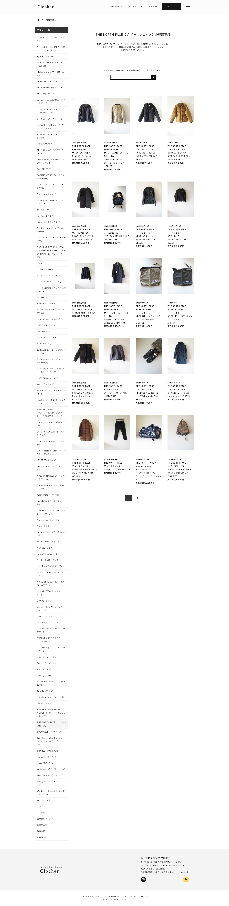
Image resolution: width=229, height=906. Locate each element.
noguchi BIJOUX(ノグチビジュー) (51, 593)
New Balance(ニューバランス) (50, 574)
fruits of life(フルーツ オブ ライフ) (51, 239)
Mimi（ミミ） (43, 526)
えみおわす (42, 806)
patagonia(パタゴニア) (48, 622)
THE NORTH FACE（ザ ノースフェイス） (51, 724)
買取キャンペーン (137, 6)
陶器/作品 (41, 837)
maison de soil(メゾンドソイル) (51, 468)
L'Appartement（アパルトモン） (50, 424)
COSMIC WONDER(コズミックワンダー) (50, 177)
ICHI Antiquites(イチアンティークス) (51, 352)
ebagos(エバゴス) (45, 216)
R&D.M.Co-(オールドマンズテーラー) (51, 649)
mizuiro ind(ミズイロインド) (50, 541)
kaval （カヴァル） (46, 384)
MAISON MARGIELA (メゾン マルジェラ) (51, 478)
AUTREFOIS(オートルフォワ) (51, 87)
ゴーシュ (41, 812)
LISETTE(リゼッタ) (46, 460)
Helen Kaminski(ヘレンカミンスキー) (51, 290)
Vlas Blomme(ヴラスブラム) (51, 775)
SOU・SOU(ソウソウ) (47, 663)
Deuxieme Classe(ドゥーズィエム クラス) (51, 202)
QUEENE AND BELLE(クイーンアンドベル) (51, 640)
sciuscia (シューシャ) (47, 657)
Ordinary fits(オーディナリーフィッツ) (51, 609)
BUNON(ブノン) (44, 144)
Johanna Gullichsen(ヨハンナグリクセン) (51, 361)
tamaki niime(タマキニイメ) (50, 697)
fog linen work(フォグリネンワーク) (51, 230)
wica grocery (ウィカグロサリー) (51, 783)
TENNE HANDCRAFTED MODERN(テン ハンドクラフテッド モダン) (51, 713)
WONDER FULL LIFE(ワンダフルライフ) (51, 793)
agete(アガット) (45, 56)
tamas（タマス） (45, 703)
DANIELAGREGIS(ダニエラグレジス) (51, 186)
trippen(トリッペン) (46, 757)
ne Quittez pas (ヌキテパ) (49, 554)
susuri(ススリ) (44, 675)
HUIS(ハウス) (43, 331)
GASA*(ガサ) (43, 263)
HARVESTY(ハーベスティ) (49, 281)
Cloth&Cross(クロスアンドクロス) (51, 152)
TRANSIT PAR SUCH (47, 751)
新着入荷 (41, 831)
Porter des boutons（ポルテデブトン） (51, 630)
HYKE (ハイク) (44, 343)
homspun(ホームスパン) (48, 319)
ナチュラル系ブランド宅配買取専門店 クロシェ (108, 896)
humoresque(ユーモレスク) (50, 337)
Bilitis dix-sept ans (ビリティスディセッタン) (51, 127)
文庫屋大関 (42, 825)
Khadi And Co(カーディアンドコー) (51, 392)
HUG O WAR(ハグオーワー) (50, 325)
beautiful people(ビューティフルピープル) (51, 102)
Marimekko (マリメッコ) (49, 520)
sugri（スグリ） (44, 669)
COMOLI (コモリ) (45, 169)
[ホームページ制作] (123, 899)
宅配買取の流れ (117, 6)
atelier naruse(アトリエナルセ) (50, 74)
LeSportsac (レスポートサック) (51, 443)
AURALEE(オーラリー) (48, 81)
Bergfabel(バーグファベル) (50, 119)
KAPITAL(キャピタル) (47, 378)
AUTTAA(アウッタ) (46, 94)
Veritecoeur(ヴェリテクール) (51, 769)
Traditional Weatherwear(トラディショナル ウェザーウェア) (51, 741)
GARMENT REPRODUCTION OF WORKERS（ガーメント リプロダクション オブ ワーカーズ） (51, 252)
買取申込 (171, 6)
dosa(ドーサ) (43, 209)
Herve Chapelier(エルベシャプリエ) (50, 311)
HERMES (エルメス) (46, 303)
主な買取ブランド (45, 819)
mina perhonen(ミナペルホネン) (51, 534)
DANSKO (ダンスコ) (46, 194)
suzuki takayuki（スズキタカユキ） (51, 683)
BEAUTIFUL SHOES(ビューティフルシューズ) (51, 111)
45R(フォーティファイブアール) (51, 39)
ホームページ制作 (109, 899)
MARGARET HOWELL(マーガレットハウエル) (51, 512)
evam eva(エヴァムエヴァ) (50, 222)
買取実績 (153, 6)
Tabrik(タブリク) (45, 691)
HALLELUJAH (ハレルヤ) (49, 275)
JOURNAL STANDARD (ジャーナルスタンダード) (50, 370)
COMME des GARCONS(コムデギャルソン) (51, 161)
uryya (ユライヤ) (45, 763)
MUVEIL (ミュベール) (47, 548)
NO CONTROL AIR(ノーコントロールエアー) (51, 584)
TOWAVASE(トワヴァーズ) (49, 732)
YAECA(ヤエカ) (44, 800)
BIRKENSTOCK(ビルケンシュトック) (51, 136)
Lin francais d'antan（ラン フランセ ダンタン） (51, 452)
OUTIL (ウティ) (44, 616)
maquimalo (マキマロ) (48, 495)
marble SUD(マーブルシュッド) (50, 503)
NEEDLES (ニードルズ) (48, 560)
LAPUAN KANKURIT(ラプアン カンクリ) (50, 433)
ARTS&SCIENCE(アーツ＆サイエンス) (51, 64)
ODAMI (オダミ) (44, 601)
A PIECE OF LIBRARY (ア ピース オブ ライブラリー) (51, 49)
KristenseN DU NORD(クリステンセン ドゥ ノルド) (51, 402)
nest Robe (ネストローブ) (49, 566)
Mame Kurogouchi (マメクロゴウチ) (51, 487)
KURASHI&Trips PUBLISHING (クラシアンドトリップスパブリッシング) (50, 413)
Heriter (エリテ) (45, 297)
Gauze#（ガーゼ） (46, 269)
